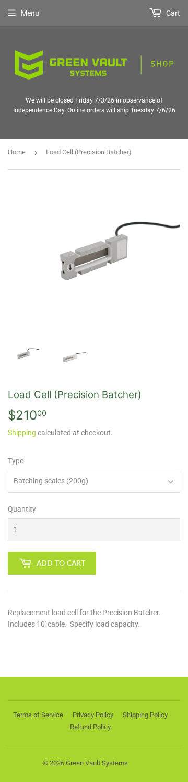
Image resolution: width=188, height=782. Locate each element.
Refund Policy (90, 727)
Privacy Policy (93, 715)
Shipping (22, 432)
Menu (30, 13)
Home (17, 152)
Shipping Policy (145, 715)
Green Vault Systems (97, 763)
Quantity (22, 509)
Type (16, 461)
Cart (172, 13)
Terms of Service (38, 715)
